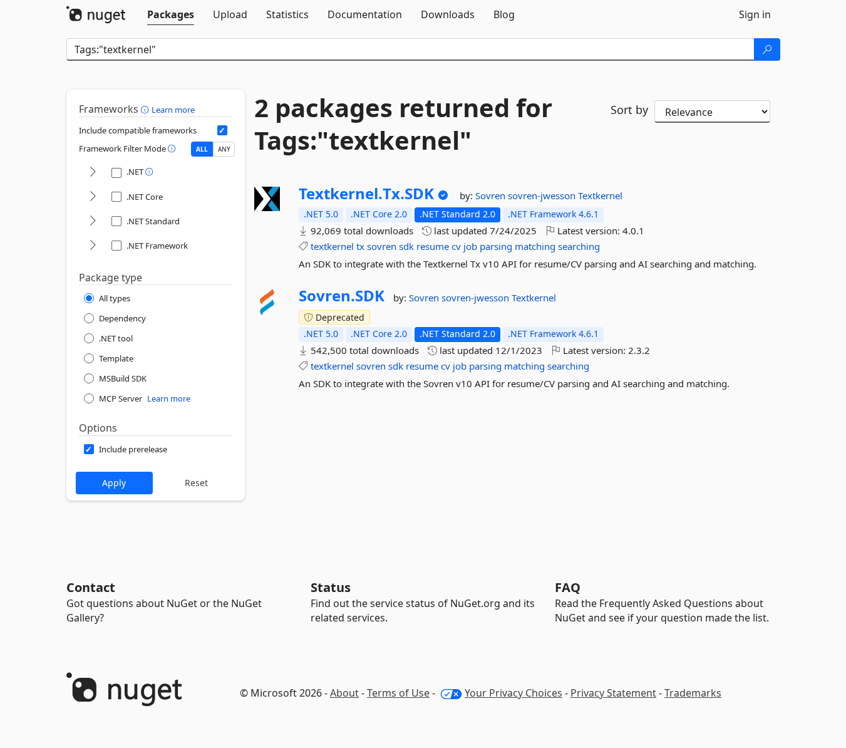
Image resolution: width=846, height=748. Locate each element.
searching (579, 246)
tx (360, 246)
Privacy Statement (613, 693)
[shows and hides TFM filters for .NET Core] (92, 197)
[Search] (767, 49)
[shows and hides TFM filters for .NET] (92, 172)
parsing (496, 246)
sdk (406, 246)
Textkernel (600, 195)
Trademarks (692, 693)
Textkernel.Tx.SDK (366, 193)
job (470, 246)
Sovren (491, 195)
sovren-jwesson (543, 195)
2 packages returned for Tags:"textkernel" (403, 124)
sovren (381, 246)
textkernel (332, 246)
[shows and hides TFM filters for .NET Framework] (92, 246)
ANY (224, 149)
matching (535, 246)
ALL (202, 149)
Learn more (173, 109)
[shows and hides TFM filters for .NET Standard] (92, 221)
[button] (146, 109)
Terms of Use (398, 693)
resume (432, 246)
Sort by (629, 109)
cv (456, 246)
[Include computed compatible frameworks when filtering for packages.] (222, 130)
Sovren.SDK (341, 296)
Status (331, 587)
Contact (90, 587)
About (344, 693)
